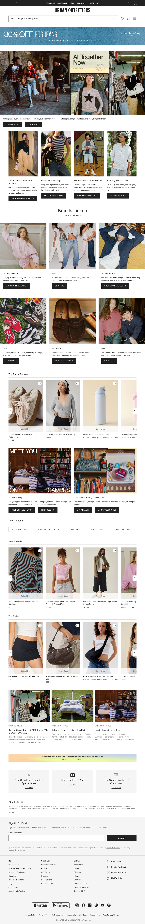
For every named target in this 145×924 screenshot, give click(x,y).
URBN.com (83, 915)
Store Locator (117, 861)
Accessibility (71, 915)
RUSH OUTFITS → (98, 529)
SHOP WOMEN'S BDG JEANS (60, 40)
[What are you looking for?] (114, 19)
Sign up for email (118, 867)
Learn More (72, 785)
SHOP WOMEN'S (12, 124)
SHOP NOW (94, 3)
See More (12, 812)
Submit (121, 838)
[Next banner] (128, 3)
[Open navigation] (135, 19)
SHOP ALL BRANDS (72, 215)
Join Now (29, 788)
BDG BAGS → (76, 529)
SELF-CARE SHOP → (20, 529)
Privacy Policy (30, 915)
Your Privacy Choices (111, 915)
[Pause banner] (135, 3)
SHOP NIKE (109, 361)
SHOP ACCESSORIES (107, 510)
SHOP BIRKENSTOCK (64, 361)
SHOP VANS (11, 361)
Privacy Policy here (113, 848)
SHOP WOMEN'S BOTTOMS (22, 199)
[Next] (134, 411)
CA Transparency (58, 915)
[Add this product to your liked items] (40, 383)
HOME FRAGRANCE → (124, 529)
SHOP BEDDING (48, 510)
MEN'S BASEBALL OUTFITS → (50, 529)
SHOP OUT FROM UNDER (16, 286)
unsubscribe (12, 850)
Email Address (14, 833)
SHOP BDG (59, 286)
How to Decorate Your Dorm (108, 730)
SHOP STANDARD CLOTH (115, 286)
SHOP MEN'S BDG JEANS (85, 40)
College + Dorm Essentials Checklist (68, 730)
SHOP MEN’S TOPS (118, 196)
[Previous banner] (16, 3)
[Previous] (11, 411)
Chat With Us (116, 878)
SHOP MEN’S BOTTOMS (87, 196)
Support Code (95, 915)
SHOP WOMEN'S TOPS (53, 196)
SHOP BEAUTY (83, 510)
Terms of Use (43, 915)
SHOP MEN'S (33, 124)
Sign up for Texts (118, 873)
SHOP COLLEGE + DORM (21, 510)
